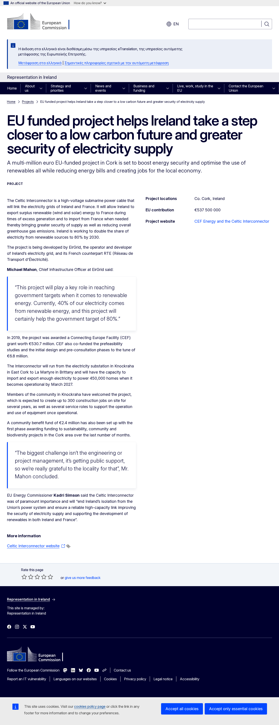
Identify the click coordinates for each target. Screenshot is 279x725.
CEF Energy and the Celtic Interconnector (231, 221)
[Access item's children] (42, 88)
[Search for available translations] (68, 546)
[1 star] (24, 577)
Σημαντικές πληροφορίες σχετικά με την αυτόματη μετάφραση (117, 63)
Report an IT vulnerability (26, 679)
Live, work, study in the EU (195, 88)
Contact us (122, 670)
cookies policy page (89, 706)
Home (12, 88)
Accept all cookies (182, 708)
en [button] (176, 24)
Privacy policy (135, 679)
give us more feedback (82, 577)
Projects (28, 101)
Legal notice (163, 679)
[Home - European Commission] (42, 22)
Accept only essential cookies (236, 708)
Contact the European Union (246, 88)
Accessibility (189, 679)
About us (30, 88)
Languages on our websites (75, 679)
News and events (103, 88)
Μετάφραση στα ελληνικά (40, 63)
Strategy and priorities (61, 88)
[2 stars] (27, 577)
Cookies (110, 679)
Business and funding (143, 88)
